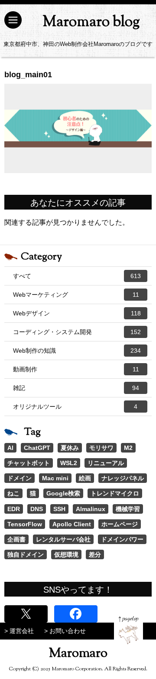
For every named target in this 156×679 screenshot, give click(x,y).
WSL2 (68, 462)
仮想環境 (66, 554)
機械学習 (128, 508)
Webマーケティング (76, 294)
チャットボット (28, 462)
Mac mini (55, 478)
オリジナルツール (75, 406)
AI (10, 447)
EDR (13, 508)
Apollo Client (71, 524)
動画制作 (76, 369)
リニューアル (106, 462)
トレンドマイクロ (115, 493)
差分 (95, 554)
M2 (128, 447)
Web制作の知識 (77, 350)
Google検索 (63, 493)
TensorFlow (24, 524)
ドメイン (19, 478)
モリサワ (101, 447)
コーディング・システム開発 (77, 331)
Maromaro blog (91, 22)
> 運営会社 (19, 630)
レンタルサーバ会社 (63, 539)
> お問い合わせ (65, 630)
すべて (77, 275)
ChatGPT (37, 447)
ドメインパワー (122, 539)
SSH (59, 508)
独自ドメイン (25, 554)
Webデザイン (77, 313)
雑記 (76, 387)
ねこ (13, 493)
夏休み (70, 447)
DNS (36, 508)
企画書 (16, 539)
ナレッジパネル (122, 478)
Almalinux (90, 508)
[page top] (128, 630)
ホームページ (119, 524)
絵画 (85, 478)
